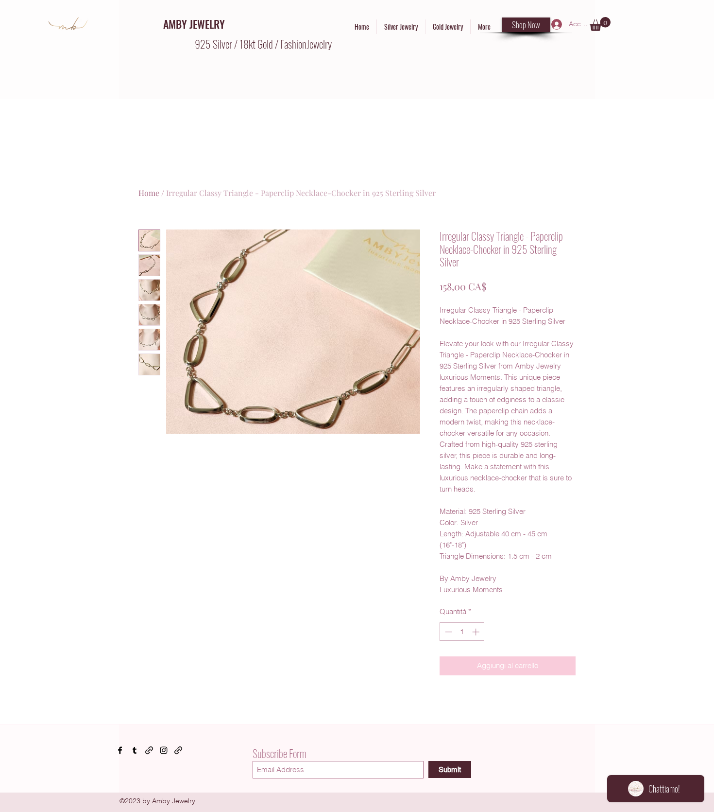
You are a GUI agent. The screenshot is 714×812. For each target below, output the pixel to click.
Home (148, 193)
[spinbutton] (462, 632)
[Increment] (476, 632)
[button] (600, 24)
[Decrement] (447, 632)
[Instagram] (164, 750)
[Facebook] (120, 750)
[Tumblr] (134, 750)
